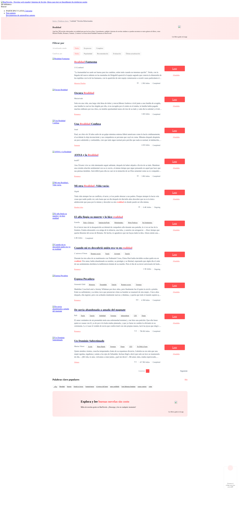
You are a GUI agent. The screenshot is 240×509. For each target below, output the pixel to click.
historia (69, 386)
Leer (174, 68)
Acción (90, 346)
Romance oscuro (96, 254)
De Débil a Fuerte (142, 346)
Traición (127, 254)
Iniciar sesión (82, 2)
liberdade (62, 386)
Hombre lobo (78, 207)
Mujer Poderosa (133, 223)
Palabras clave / (64, 21)
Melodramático (118, 223)
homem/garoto (90, 386)
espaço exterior (142, 386)
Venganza (139, 284)
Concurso (28, 11)
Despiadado (103, 284)
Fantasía (77, 145)
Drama (144, 316)
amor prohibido (114, 386)
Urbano (76, 362)
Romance (77, 114)
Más (186, 379)
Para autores (11, 13)
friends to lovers (78, 386)
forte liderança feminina (128, 386)
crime (150, 386)
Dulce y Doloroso (88, 223)
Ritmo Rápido (101, 346)
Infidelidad (102, 316)
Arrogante (117, 254)
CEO (135, 316)
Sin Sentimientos (147, 223)
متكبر (55, 386)
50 (177, 371)
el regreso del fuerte (102, 386)
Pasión (107, 254)
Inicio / (55, 21)
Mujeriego (92, 284)
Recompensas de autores (15, 15)
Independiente (125, 316)
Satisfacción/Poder (104, 223)
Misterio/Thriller (80, 83)
